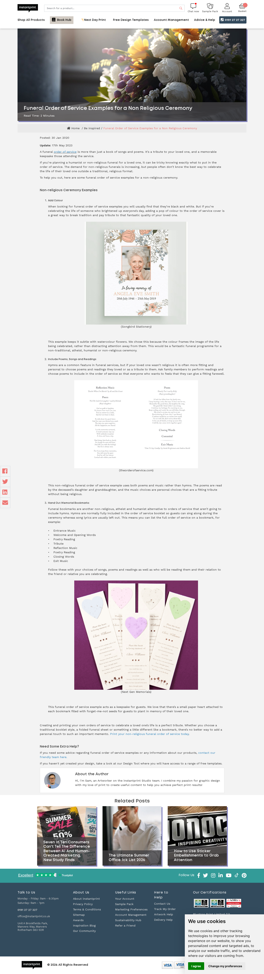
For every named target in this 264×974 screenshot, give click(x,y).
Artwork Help (163, 914)
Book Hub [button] (63, 20)
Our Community (84, 931)
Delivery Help (163, 919)
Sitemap (79, 914)
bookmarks (68, 509)
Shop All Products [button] (31, 20)
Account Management (130, 914)
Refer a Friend (125, 925)
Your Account (124, 898)
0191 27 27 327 (234, 19)
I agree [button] (196, 966)
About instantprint (86, 898)
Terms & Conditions (87, 909)
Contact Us (162, 903)
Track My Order (165, 909)
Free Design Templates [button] (131, 20)
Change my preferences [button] (225, 966)
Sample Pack (124, 904)
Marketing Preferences (131, 909)
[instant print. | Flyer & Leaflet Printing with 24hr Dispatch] (28, 7)
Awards (78, 920)
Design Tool (131, 763)
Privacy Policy (83, 904)
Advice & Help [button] (204, 20)
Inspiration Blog (84, 925)
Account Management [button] (171, 20)
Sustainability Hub (128, 920)
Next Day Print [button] (94, 20)
